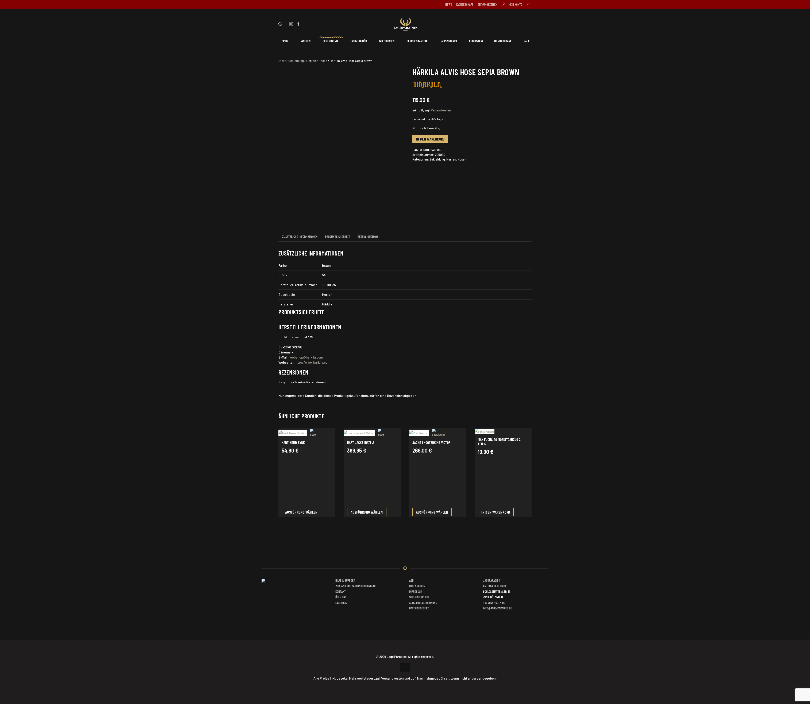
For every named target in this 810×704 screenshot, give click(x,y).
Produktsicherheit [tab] (337, 236)
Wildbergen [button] (386, 41)
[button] (405, 667)
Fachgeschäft (464, 4)
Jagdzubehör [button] (358, 41)
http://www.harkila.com (312, 362)
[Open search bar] (280, 23)
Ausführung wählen (301, 512)
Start (282, 61)
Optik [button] (285, 41)
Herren (311, 61)
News (448, 4)
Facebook (341, 603)
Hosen (323, 61)
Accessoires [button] (449, 41)
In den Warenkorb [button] (495, 512)
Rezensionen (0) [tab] (368, 236)
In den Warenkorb (430, 139)
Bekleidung (296, 61)
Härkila (327, 304)
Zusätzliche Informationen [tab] (299, 236)
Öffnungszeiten (487, 4)
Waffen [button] (305, 41)
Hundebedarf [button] (503, 41)
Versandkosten (441, 110)
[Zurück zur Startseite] (405, 24)
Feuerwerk (476, 41)
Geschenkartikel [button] (418, 41)
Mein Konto (515, 4)
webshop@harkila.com (306, 357)
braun (326, 265)
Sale (527, 41)
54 (324, 275)
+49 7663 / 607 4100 (494, 603)
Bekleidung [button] (330, 41)
